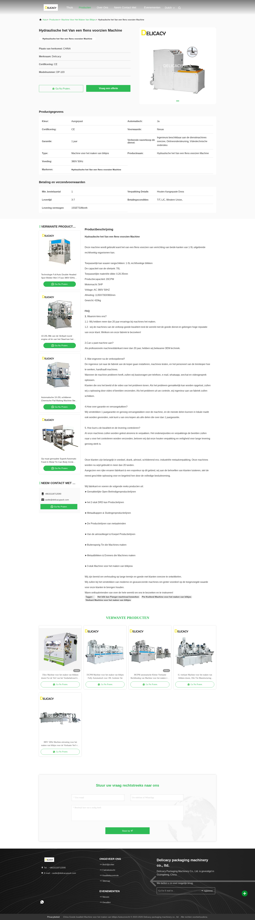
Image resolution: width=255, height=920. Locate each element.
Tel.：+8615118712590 (54, 867)
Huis (45, 19)
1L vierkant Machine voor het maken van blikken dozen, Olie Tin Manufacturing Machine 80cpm (195, 677)
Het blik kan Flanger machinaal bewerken (118, 597)
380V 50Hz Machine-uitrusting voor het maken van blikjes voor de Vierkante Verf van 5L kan (60, 744)
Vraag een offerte (108, 88)
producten (54, 19)
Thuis (69, 7)
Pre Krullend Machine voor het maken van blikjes (166, 597)
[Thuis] (50, 7)
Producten (85, 7)
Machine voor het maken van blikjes (78, 19)
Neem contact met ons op (125, 9)
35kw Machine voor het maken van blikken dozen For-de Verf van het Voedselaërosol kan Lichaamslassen (60, 677)
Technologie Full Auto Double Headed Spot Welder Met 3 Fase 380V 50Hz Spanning (58, 277)
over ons (102, 7)
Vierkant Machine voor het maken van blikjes (108, 600)
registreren (208, 891)
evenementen (152, 7)
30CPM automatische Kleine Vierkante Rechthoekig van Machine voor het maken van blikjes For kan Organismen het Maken (150, 677)
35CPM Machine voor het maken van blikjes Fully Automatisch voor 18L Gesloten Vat (105, 676)
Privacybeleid (53, 917)
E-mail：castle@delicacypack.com (59, 873)
